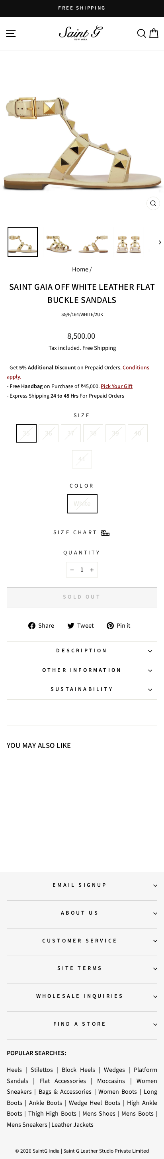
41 (82, 459)
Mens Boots (137, 1113)
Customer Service (80, 941)
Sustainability (82, 689)
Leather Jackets (72, 1124)
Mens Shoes (98, 1113)
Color (82, 486)
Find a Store (80, 1024)
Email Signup (80, 885)
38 (93, 433)
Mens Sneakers (27, 1124)
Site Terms (80, 968)
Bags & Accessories (65, 1091)
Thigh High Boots (52, 1113)
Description (81, 651)
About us (80, 913)
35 (26, 433)
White (82, 504)
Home (80, 269)
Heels (14, 1069)
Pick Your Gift (117, 386)
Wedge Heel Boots (94, 1102)
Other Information (82, 670)
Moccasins (111, 1080)
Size (82, 416)
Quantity (82, 553)
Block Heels (78, 1069)
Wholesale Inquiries (80, 996)
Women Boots (117, 1091)
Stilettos (42, 1069)
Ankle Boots (45, 1102)
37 (70, 433)
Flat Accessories (63, 1080)
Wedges (114, 1069)
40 (137, 433)
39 (115, 433)
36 (48, 433)
